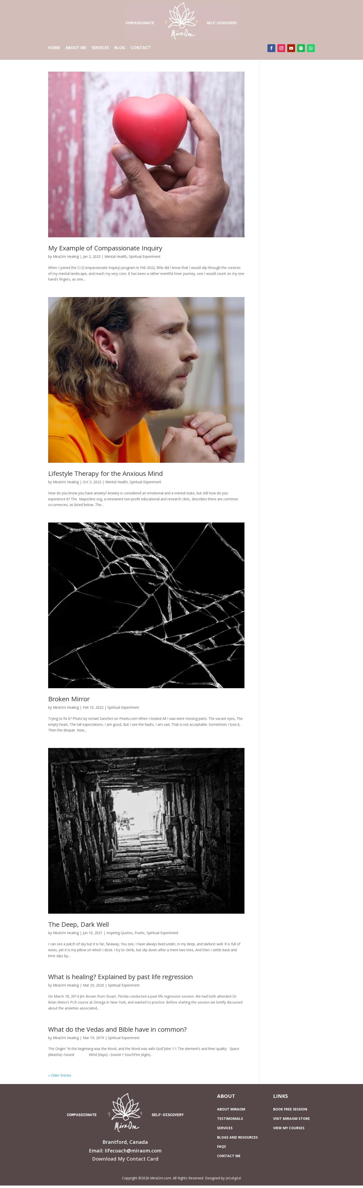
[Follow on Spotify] (301, 48)
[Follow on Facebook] (271, 48)
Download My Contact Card (125, 1158)
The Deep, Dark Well (78, 924)
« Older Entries (59, 1075)
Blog (119, 48)
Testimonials (230, 1118)
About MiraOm (231, 1109)
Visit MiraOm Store (291, 1118)
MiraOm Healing (66, 256)
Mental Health (115, 256)
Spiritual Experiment (145, 256)
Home (54, 48)
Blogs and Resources (237, 1137)
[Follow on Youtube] (291, 48)
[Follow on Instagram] (281, 48)
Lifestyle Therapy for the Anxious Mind (105, 473)
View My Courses (288, 1128)
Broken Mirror (69, 698)
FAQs (221, 1146)
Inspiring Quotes (119, 932)
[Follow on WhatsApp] (311, 48)
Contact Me (229, 1155)
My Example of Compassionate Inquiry (105, 247)
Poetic (140, 932)
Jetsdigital (233, 1178)
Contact (141, 48)
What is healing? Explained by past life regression (120, 976)
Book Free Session (290, 1109)
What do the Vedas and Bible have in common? (117, 1029)
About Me (75, 48)
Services (100, 48)
